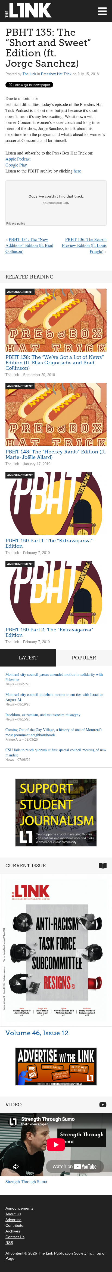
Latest (28, 658)
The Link (29, 74)
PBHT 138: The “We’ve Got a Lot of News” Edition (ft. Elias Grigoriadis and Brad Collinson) (54, 362)
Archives (12, 1231)
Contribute (14, 1225)
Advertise (13, 1220)
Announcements (19, 1208)
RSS (9, 1242)
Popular (84, 658)
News (9, 684)
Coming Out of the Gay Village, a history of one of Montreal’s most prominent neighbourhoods (53, 732)
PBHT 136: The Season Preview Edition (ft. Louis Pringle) (84, 245)
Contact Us (14, 1237)
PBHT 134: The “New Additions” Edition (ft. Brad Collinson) (29, 245)
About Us (13, 1214)
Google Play (16, 165)
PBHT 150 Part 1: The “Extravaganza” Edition (49, 543)
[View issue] (56, 950)
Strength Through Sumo (26, 1181)
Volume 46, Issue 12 (37, 1033)
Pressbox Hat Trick (56, 74)
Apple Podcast (17, 159)
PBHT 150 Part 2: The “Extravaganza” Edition (49, 632)
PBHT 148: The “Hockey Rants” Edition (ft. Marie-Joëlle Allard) (55, 454)
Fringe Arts (13, 739)
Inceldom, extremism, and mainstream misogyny (42, 714)
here (77, 171)
